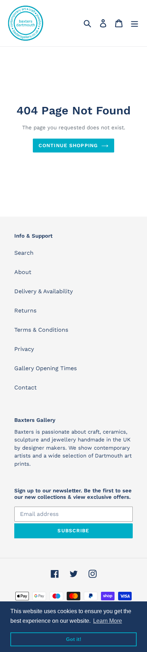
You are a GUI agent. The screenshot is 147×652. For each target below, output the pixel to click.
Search (24, 252)
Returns (25, 310)
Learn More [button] (107, 621)
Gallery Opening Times (45, 368)
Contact (25, 387)
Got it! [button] (73, 639)
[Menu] (134, 23)
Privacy (24, 349)
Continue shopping (68, 145)
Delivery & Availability (43, 291)
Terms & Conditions (41, 329)
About (22, 272)
